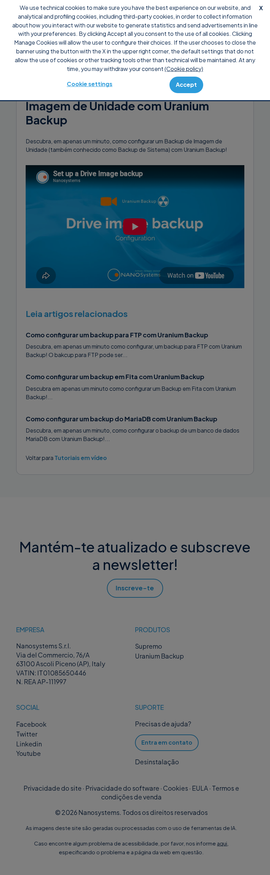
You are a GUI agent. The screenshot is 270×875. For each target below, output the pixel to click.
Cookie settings (89, 84)
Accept (186, 84)
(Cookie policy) (184, 68)
